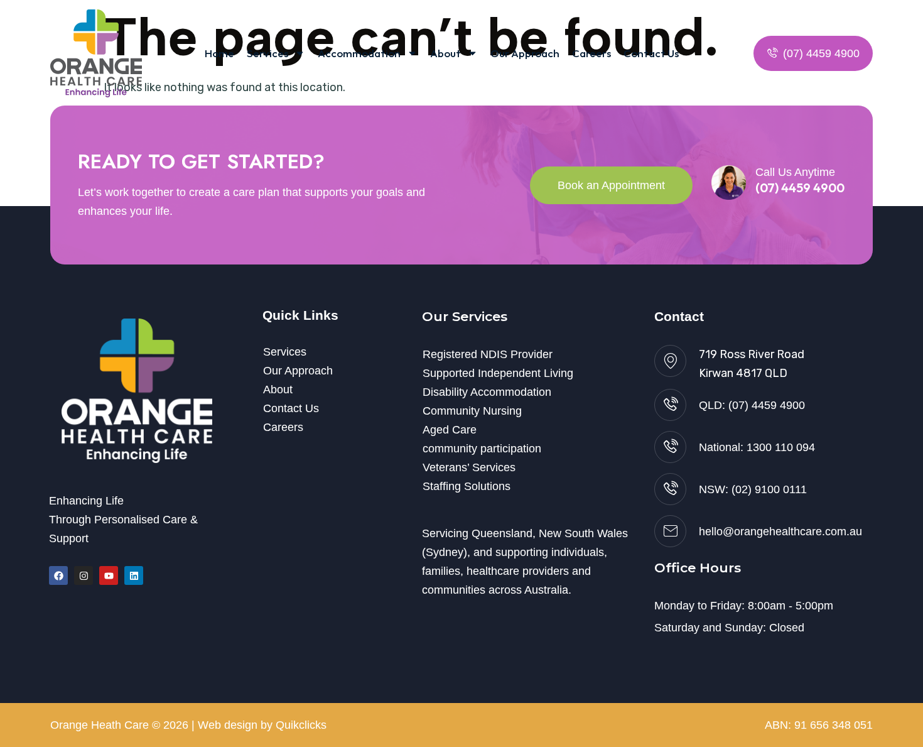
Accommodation (359, 53)
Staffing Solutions (466, 486)
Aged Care (450, 429)
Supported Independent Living (498, 373)
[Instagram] (83, 575)
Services (267, 53)
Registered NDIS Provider (488, 354)
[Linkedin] (133, 575)
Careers (591, 53)
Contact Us (651, 53)
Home (219, 53)
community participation (482, 448)
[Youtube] (108, 575)
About (445, 53)
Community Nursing (472, 411)
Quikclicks (301, 725)
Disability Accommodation (487, 392)
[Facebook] (58, 575)
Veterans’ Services (469, 467)
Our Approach (524, 53)
